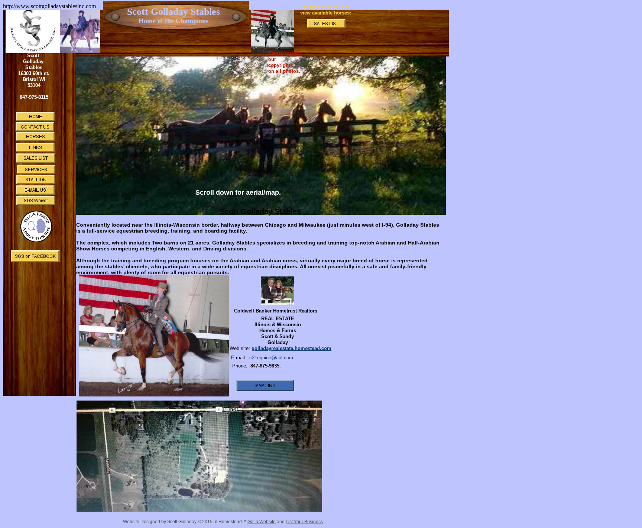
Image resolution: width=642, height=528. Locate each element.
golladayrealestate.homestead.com (291, 348)
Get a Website (261, 521)
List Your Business (304, 521)
